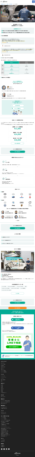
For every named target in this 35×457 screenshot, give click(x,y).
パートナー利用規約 (3, 418)
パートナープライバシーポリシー (5, 427)
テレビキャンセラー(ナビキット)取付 (6, 290)
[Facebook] (6, 449)
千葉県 (2, 386)
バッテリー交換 (4, 286)
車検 (25, 286)
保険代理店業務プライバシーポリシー (6, 428)
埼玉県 (2, 387)
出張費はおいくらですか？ (6, 237)
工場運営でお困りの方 (4, 408)
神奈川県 (2, 388)
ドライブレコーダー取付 (20, 286)
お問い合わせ (3, 441)
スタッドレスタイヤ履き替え (11, 286)
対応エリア (2, 368)
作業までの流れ (3, 366)
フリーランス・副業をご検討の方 (5, 400)
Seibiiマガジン (3, 412)
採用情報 (2, 446)
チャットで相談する (17, 108)
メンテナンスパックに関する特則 (5, 420)
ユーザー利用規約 (3, 417)
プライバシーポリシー (4, 425)
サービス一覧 (3, 375)
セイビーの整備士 (3, 370)
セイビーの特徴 (3, 364)
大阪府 (2, 391)
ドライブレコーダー (3, 377)
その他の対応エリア (3, 392)
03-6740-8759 (17, 105)
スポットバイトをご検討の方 (5, 401)
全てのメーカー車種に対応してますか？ (7, 243)
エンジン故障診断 (23, 288)
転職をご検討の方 (3, 403)
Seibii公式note (3, 413)
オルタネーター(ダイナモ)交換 (5, 288)
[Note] (1, 449)
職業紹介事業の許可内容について (5, 434)
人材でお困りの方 (3, 407)
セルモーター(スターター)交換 (14, 288)
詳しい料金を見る (17, 143)
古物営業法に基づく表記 (4, 432)
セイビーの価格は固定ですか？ (6, 240)
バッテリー (2, 378)
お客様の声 (2, 365)
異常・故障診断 (3, 379)
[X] (4, 449)
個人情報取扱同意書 (3, 429)
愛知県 (2, 390)
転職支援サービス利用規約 (4, 433)
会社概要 (2, 445)
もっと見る (17, 293)
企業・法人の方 (3, 396)
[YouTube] (9, 449)
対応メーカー (3, 369)
